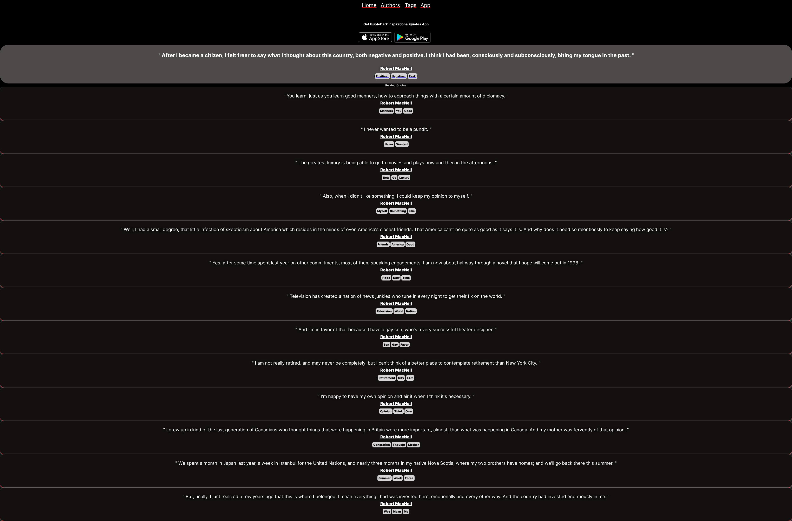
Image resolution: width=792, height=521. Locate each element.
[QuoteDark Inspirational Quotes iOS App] (375, 37)
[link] (369, 5)
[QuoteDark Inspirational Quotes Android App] (412, 37)
